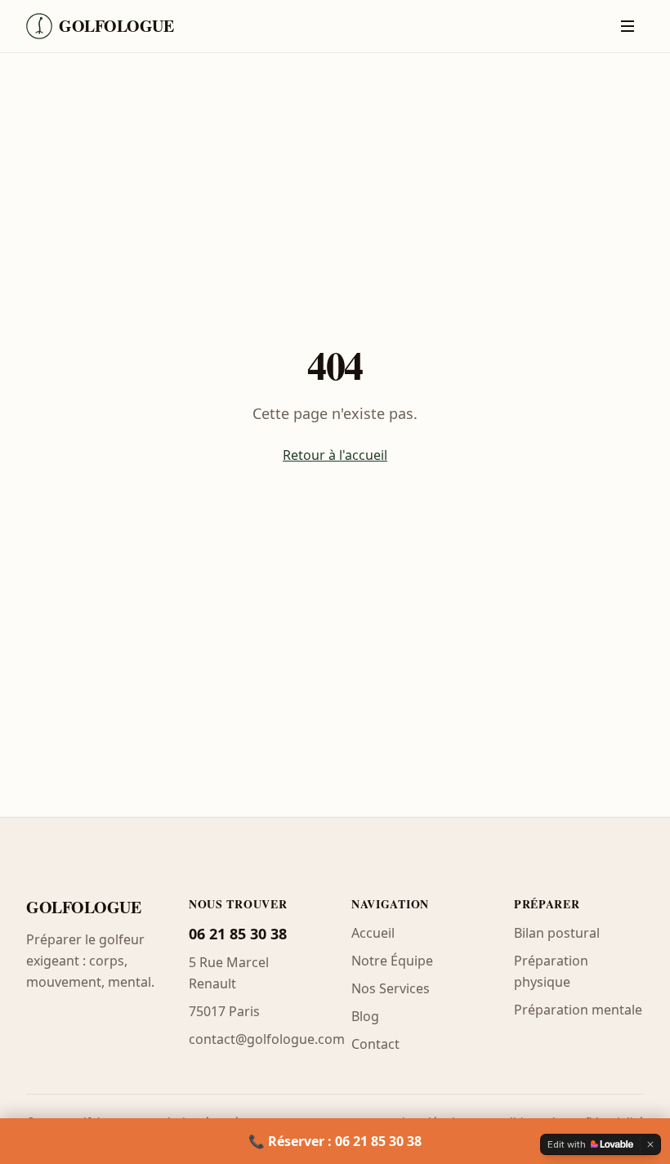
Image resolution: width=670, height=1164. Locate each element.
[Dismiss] (650, 1144)
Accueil (373, 933)
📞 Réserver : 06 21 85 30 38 (335, 1141)
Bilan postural (557, 933)
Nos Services (390, 988)
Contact (375, 1044)
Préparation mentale (578, 1010)
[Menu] (627, 26)
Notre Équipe (392, 961)
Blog (365, 1016)
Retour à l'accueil (335, 455)
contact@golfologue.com (267, 1039)
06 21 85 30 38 (238, 933)
